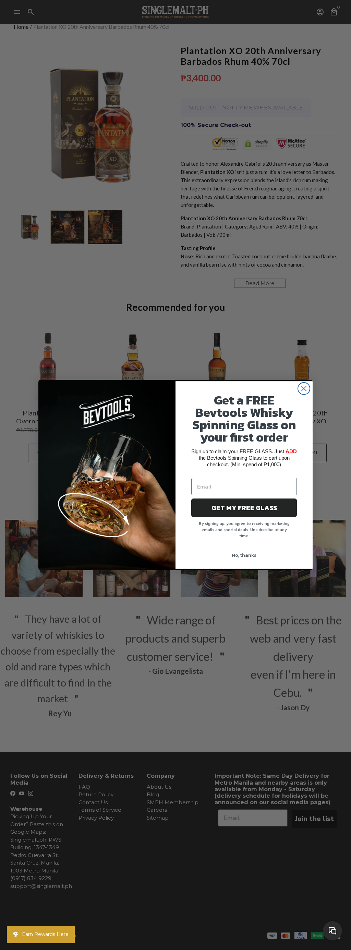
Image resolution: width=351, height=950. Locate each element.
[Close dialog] (304, 389)
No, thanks (244, 555)
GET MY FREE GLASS (244, 508)
